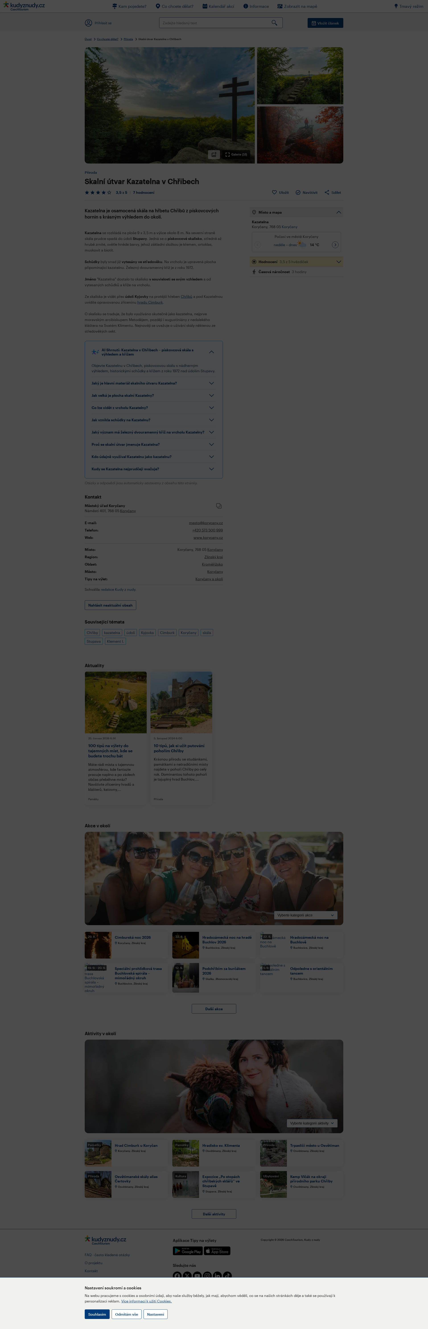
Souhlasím (97, 1314)
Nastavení (155, 1314)
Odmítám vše (126, 1314)
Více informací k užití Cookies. (146, 1301)
